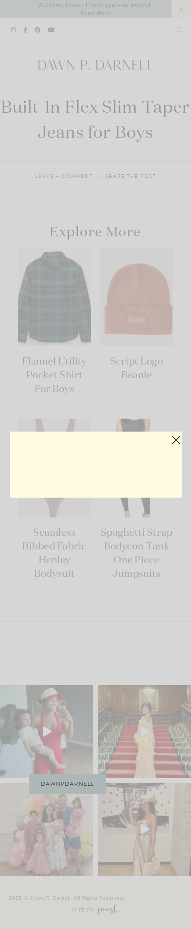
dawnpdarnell (67, 784)
